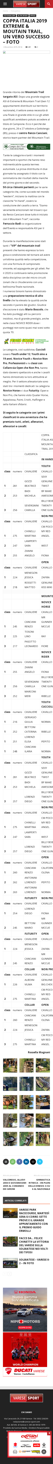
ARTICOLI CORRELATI (15, 1204)
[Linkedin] (26, 1166)
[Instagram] (22, 1461)
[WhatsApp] (13, 1166)
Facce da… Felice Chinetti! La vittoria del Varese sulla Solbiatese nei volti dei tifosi (34, 1249)
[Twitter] (40, 1166)
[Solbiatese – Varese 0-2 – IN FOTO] (10, 1267)
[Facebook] (19, 1166)
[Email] (33, 1166)
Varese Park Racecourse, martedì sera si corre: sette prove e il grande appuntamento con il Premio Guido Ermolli (34, 1224)
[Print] (6, 1166)
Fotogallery (15, 11)
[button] (5, 4)
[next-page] (9, 1278)
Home (5, 11)
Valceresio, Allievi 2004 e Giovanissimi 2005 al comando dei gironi (14, 1188)
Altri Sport (23, 16)
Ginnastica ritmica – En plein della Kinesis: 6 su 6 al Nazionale (39, 1188)
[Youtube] (38, 1461)
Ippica (32, 16)
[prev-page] (5, 1278)
